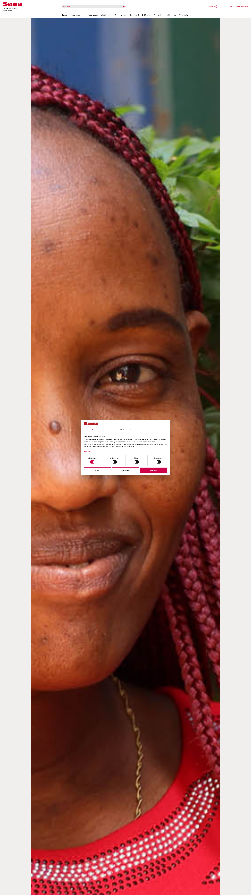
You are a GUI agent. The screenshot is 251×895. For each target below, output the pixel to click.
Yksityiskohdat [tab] (125, 430)
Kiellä (97, 470)
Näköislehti (235, 6)
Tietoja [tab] (155, 430)
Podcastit (157, 15)
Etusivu (65, 15)
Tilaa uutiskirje (185, 15)
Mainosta (245, 6)
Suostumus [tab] (96, 430)
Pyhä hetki (146, 15)
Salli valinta (125, 470)
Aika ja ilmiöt (106, 15)
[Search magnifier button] (124, 6)
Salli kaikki (153, 470)
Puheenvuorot (120, 15)
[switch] (114, 462)
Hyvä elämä (134, 15)
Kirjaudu (213, 7)
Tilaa (223, 6)
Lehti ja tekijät (170, 15)
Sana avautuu (76, 15)
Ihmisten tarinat (91, 15)
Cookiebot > (88, 451)
